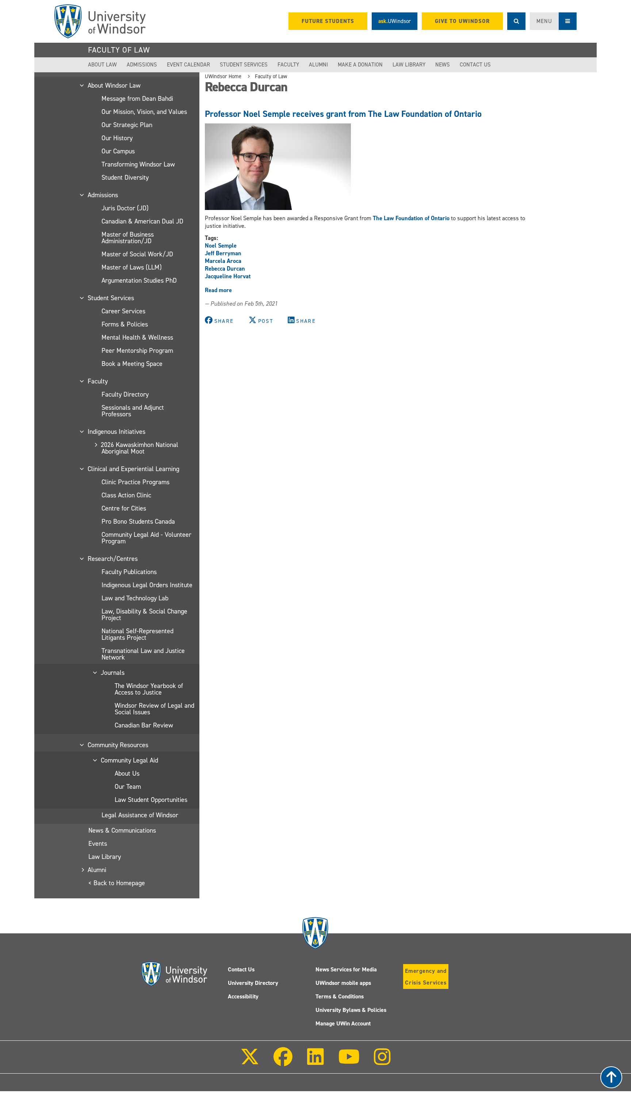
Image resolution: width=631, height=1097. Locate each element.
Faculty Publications (129, 571)
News (442, 64)
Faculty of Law (119, 50)
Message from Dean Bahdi (137, 98)
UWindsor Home (223, 76)
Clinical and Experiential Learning (133, 469)
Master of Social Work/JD (137, 254)
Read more (218, 290)
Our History (117, 138)
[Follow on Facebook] (283, 1062)
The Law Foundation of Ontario (411, 218)
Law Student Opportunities (151, 799)
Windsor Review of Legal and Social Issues (154, 708)
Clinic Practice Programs (135, 482)
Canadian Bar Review (144, 725)
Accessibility (243, 996)
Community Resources (118, 745)
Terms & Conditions (340, 996)
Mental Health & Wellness (137, 337)
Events (97, 843)
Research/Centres (113, 558)
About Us (127, 773)
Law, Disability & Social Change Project (144, 614)
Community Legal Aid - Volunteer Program (146, 538)
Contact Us (475, 64)
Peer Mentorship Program (137, 350)
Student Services (244, 64)
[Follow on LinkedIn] (315, 1062)
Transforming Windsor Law (138, 164)
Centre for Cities (124, 508)
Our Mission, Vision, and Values (144, 111)
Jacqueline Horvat (228, 276)
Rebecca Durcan (225, 268)
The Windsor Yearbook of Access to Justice (149, 689)
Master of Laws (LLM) (132, 267)
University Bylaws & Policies (351, 1010)
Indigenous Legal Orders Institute (147, 585)
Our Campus (118, 151)
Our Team (128, 786)
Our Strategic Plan (127, 125)
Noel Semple (221, 245)
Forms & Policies (125, 324)
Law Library (409, 64)
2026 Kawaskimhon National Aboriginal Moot (140, 448)
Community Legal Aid (130, 760)
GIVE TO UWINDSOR (462, 21)
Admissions (142, 64)
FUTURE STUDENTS (328, 21)
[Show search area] (516, 21)
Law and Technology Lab (135, 598)
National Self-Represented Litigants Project (137, 634)
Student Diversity (125, 177)
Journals (113, 672)
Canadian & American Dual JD (142, 221)
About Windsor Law (114, 85)
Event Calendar (188, 64)
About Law (102, 64)
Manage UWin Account (343, 1023)
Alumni (318, 64)
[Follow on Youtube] (349, 1062)
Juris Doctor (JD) (125, 208)
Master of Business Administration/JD (128, 237)
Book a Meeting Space (132, 363)
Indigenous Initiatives (116, 431)
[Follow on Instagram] (382, 1062)
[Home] (100, 21)
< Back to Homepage (116, 883)
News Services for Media (346, 969)
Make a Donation (360, 64)
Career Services (123, 311)
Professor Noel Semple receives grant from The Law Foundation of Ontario (343, 114)
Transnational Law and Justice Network (143, 654)
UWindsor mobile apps (343, 983)
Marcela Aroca (223, 261)
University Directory (253, 983)
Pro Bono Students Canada (138, 521)
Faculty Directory (125, 394)
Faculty (288, 64)
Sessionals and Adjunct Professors (133, 410)
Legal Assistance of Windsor (140, 815)
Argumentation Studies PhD (139, 280)
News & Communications (122, 830)
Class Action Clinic (126, 495)
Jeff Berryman (223, 253)
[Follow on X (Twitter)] (250, 1062)
